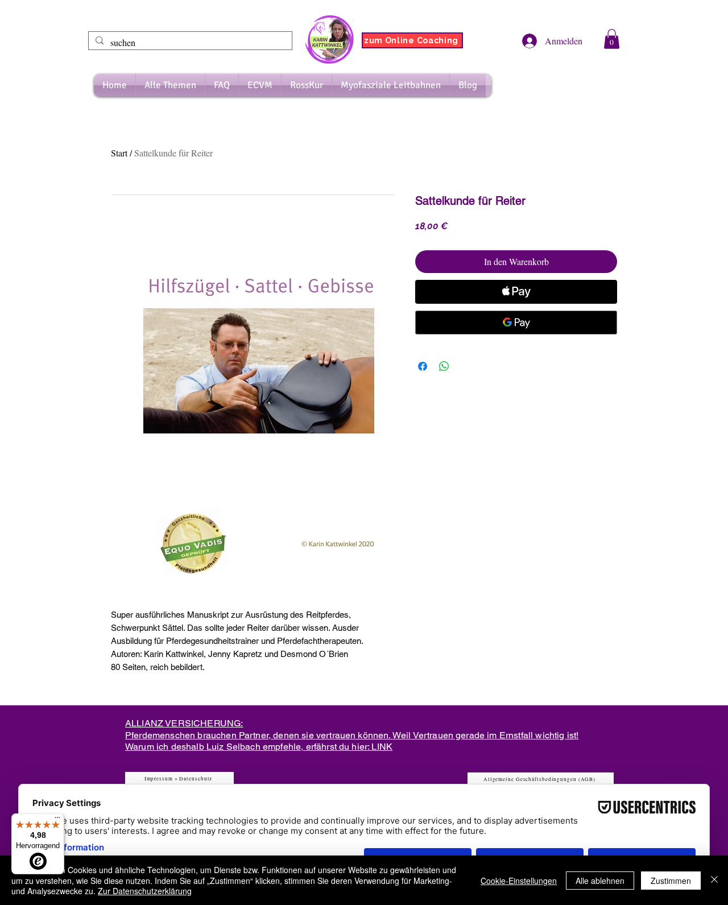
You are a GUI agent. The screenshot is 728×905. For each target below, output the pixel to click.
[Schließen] (714, 880)
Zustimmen (671, 880)
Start (119, 153)
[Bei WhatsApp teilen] (444, 366)
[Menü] (57, 820)
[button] (611, 39)
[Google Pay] (516, 322)
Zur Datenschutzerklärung (145, 890)
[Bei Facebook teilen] (422, 366)
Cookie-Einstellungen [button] (519, 880)
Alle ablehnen (600, 880)
